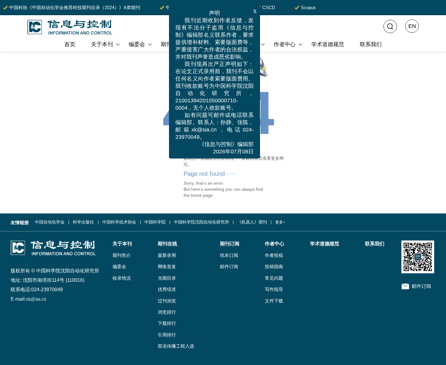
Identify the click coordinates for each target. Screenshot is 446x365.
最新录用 (167, 255)
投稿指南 (274, 266)
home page (202, 195)
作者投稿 (274, 255)
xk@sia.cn (36, 299)
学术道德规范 (327, 44)
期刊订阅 (229, 243)
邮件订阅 (229, 266)
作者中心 (285, 44)
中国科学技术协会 (119, 222)
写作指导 (274, 289)
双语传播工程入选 (176, 346)
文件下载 (274, 300)
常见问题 (274, 278)
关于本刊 (102, 44)
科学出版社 (83, 222)
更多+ (280, 222)
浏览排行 (167, 312)
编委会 (137, 44)
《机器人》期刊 (252, 222)
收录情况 (122, 278)
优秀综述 (167, 289)
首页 (69, 44)
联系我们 (371, 44)
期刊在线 (172, 44)
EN (412, 26)
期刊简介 (122, 255)
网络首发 (167, 266)
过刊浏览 (167, 300)
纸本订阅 (229, 255)
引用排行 (167, 335)
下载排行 (167, 323)
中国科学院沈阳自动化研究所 (201, 222)
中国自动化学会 (50, 222)
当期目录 (167, 278)
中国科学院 (155, 222)
